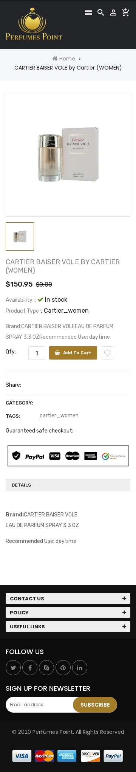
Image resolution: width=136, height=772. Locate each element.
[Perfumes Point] (68, 756)
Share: (13, 385)
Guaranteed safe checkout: (39, 431)
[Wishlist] (107, 353)
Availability (19, 300)
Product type (22, 311)
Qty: (11, 352)
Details (21, 485)
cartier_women (59, 415)
